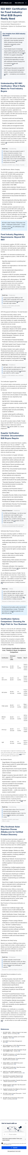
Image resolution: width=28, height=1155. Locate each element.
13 (1, 583)
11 (14, 521)
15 (21, 801)
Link (18, 1033)
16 (1, 1021)
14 (17, 569)
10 (8, 427)
